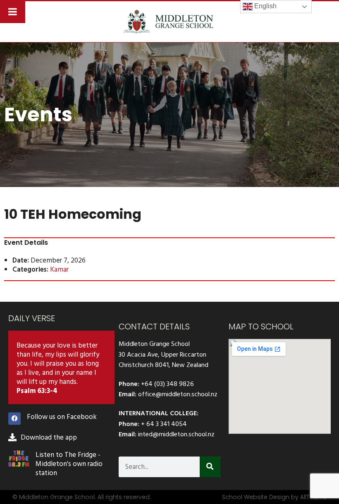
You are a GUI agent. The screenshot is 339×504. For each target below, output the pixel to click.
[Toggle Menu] (12, 11)
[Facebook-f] (14, 418)
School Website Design (255, 497)
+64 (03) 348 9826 (167, 384)
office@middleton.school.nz (177, 394)
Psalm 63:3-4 (37, 391)
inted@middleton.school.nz (176, 434)
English (265, 5)
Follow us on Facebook (62, 417)
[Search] (210, 467)
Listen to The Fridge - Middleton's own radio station (69, 464)
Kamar (59, 269)
